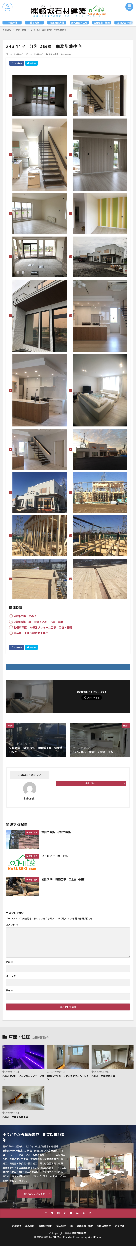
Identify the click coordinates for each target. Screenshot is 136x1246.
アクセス (119, 1225)
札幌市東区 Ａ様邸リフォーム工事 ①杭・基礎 (43, 627)
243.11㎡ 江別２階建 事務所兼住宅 (48, 29)
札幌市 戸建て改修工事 (15, 1116)
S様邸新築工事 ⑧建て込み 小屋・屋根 (38, 622)
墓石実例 (34, 22)
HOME (8, 29)
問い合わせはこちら (34, 1193)
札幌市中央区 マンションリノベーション (23, 1077)
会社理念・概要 (102, 22)
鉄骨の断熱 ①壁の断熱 (56, 832)
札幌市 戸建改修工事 (103, 1075)
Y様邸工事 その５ (25, 616)
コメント (12, 925)
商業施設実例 (57, 22)
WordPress (94, 1237)
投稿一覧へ (90, 783)
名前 (9, 962)
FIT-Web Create (62, 1237)
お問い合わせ (124, 22)
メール (11, 976)
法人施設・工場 (79, 22)
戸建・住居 (21, 29)
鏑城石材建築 (79, 1233)
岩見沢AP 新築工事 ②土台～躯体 (63, 879)
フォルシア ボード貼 (54, 856)
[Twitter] (31, 63)
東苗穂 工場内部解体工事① (31, 633)
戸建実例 (12, 22)
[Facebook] (16, 63)
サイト (9, 990)
